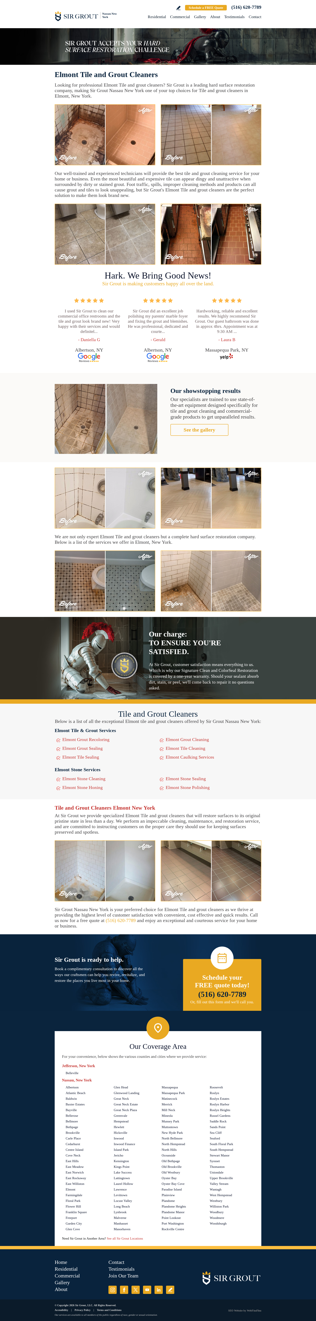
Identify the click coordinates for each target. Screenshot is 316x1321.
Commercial (180, 16)
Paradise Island (172, 1189)
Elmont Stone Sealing (186, 778)
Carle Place (73, 1138)
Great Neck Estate (126, 1104)
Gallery (200, 16)
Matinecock (169, 1098)
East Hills (72, 1161)
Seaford (215, 1138)
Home (61, 1262)
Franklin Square (76, 1212)
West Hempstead (221, 1195)
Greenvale (120, 1115)
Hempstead (121, 1121)
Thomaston (217, 1167)
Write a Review (178, 8)
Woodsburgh (218, 1223)
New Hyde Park (172, 1133)
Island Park (121, 1150)
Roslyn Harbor (219, 1104)
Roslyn (214, 1093)
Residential (157, 16)
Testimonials (234, 16)
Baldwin (71, 1098)
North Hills (169, 1150)
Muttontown (170, 1127)
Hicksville (120, 1133)
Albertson (72, 1087)
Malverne (120, 1218)
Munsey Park (170, 1121)
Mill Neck (168, 1110)
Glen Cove (73, 1229)
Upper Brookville (221, 1178)
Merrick (167, 1104)
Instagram (112, 1290)
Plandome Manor (173, 1212)
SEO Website (235, 1310)
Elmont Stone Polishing (188, 787)
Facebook (124, 1290)
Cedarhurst (73, 1144)
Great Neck (121, 1098)
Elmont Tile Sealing (80, 757)
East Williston (75, 1184)
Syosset (215, 1161)
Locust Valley (123, 1201)
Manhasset (121, 1223)
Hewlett (119, 1127)
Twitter (135, 1290)
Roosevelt (216, 1087)
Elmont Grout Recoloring (86, 739)
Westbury (216, 1201)
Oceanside (168, 1155)
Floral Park (73, 1201)
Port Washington (173, 1223)
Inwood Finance (124, 1144)
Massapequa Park (173, 1093)
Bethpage (72, 1127)
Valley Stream (219, 1184)
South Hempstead (221, 1150)
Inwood (119, 1138)
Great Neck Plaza (125, 1110)
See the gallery (199, 430)
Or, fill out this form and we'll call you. (222, 1002)
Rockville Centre (173, 1229)
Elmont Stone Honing (82, 787)
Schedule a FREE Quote (206, 8)
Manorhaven (122, 1229)
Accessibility (61, 1310)
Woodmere (217, 1218)
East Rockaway (76, 1178)
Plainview (168, 1195)
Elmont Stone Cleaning (84, 778)
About (215, 16)
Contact (255, 16)
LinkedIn (159, 1290)
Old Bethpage (171, 1161)
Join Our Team (123, 1276)
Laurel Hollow (123, 1184)
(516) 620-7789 (246, 7)
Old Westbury (171, 1172)
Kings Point (121, 1167)
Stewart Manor (220, 1155)
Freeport (71, 1218)
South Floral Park (221, 1144)
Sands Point (217, 1127)
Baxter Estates (75, 1104)
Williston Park (219, 1206)
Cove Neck (73, 1155)
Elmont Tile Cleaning (185, 748)
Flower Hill (73, 1206)
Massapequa (170, 1087)
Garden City (74, 1223)
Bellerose (72, 1115)
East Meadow (75, 1167)
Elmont (70, 1189)
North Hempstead (173, 1144)
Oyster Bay (169, 1178)
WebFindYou (254, 1310)
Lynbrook (120, 1212)
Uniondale (216, 1172)
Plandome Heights (174, 1206)
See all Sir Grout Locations (125, 1238)
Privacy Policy (83, 1310)
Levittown (120, 1195)
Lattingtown (122, 1178)
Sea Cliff (216, 1133)
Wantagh (215, 1189)
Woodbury (217, 1212)
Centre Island (74, 1150)
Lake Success (123, 1172)
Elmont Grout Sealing (82, 748)
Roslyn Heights (220, 1110)
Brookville (73, 1133)
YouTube (147, 1290)
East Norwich (75, 1172)
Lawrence (120, 1189)
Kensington (121, 1161)
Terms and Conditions (109, 1310)
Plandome (168, 1201)
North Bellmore (172, 1138)
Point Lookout (171, 1218)
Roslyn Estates (219, 1098)
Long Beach (122, 1206)
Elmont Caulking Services (190, 757)
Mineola (167, 1115)
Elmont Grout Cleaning (187, 739)
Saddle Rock (218, 1121)
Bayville (71, 1110)
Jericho (118, 1155)
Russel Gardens (220, 1115)
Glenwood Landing (126, 1093)
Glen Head (121, 1087)
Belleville (72, 1073)
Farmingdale (74, 1195)
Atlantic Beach (75, 1093)
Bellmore (72, 1121)
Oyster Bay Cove (173, 1184)
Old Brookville (172, 1167)
